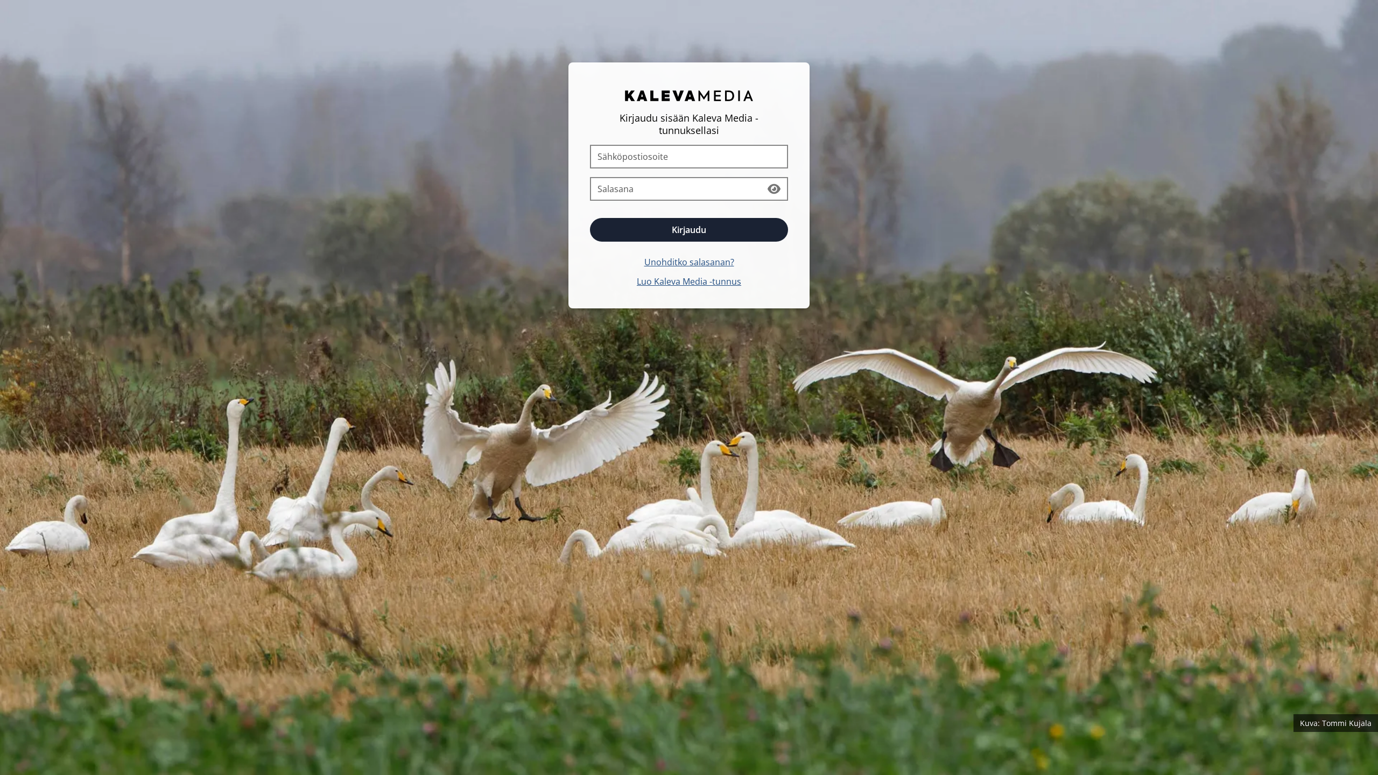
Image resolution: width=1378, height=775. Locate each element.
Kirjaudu (689, 230)
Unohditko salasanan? (689, 262)
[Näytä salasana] (774, 188)
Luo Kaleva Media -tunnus (689, 281)
